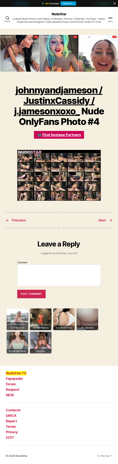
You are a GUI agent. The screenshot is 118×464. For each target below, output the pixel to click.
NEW (10, 395)
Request (12, 389)
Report (11, 421)
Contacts (13, 410)
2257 (10, 437)
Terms (11, 426)
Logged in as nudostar (53, 253)
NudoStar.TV (16, 373)
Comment (22, 262)
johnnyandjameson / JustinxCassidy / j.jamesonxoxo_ (58, 100)
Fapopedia (14, 379)
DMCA (11, 415)
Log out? (72, 253)
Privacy (12, 432)
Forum (11, 384)
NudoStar (59, 14)
